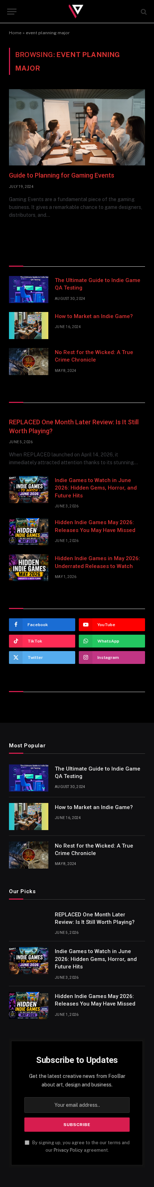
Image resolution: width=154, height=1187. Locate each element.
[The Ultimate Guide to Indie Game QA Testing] (28, 289)
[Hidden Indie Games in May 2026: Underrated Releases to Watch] (28, 567)
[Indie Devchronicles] (77, 11)
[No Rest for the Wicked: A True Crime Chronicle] (28, 361)
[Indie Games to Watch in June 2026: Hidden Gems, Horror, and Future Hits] (28, 489)
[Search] (143, 12)
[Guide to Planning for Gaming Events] (77, 127)
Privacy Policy (68, 1150)
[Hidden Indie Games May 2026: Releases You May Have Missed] (28, 531)
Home (15, 32)
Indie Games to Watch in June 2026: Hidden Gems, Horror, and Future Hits (96, 488)
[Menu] (11, 12)
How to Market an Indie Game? (94, 316)
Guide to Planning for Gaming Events (61, 175)
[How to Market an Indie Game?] (28, 325)
